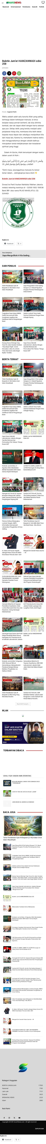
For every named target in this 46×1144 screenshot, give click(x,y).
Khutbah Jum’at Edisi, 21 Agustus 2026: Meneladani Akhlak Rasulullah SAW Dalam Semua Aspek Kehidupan (26, 918)
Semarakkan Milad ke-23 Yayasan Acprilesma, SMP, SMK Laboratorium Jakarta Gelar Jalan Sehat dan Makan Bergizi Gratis (33, 665)
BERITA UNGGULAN (7, 273)
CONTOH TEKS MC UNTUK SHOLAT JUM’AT (24, 792)
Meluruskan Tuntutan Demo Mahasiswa (23, 907)
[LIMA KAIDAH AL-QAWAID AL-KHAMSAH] (7, 803)
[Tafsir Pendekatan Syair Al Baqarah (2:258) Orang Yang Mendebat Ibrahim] (12, 683)
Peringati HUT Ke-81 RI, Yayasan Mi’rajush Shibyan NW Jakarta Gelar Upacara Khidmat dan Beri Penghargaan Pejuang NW (27, 959)
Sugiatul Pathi (11, 112)
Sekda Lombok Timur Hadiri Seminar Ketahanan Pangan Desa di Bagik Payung (34, 315)
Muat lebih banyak (22, 704)
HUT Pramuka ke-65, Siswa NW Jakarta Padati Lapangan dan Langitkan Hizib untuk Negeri (33, 606)
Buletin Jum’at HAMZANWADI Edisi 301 (23, 896)
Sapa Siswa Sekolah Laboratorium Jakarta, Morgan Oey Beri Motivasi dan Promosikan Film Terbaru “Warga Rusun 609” (34, 347)
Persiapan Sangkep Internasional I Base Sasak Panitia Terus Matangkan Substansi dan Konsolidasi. (27, 928)
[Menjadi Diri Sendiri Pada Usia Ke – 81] (34, 541)
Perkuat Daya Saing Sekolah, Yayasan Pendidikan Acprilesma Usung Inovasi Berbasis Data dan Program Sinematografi (26, 1041)
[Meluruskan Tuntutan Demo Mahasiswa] (7, 908)
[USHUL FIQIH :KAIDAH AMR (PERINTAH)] (23, 764)
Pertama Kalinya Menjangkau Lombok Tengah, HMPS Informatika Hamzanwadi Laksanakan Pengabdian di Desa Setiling (12, 525)
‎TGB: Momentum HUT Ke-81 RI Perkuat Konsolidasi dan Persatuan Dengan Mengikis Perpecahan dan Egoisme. (26, 939)
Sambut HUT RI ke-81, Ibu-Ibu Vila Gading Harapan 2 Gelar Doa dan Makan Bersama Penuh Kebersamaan (27, 969)
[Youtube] (19, 1118)
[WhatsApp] (19, 73)
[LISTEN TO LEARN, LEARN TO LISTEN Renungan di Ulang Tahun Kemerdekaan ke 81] (34, 457)
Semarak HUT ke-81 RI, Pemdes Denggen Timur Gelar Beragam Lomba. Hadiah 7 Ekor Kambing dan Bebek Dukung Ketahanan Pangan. (26, 980)
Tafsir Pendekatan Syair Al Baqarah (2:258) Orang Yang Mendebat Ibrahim (10, 694)
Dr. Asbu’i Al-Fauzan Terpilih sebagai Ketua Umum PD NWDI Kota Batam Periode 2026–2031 (12, 552)
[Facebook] (4, 73)
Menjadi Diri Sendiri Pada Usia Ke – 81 (23, 1019)
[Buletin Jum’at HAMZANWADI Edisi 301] (34, 427)
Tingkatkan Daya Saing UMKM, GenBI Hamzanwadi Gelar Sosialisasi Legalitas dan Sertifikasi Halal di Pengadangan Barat (12, 317)
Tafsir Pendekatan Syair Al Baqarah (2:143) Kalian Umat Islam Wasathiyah (11, 287)
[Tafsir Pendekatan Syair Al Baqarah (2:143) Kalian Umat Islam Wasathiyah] (12, 276)
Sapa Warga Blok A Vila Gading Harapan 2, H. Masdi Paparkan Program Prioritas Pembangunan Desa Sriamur (26, 847)
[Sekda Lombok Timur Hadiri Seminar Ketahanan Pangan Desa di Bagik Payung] (34, 304)
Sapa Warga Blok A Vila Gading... (16, 255)
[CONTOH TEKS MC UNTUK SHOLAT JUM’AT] (7, 793)
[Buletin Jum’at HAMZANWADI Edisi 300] (34, 624)
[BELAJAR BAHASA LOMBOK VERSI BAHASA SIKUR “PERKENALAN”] (7, 783)
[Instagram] (9, 1118)
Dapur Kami (39, 1128)
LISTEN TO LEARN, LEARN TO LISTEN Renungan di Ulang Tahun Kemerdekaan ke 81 (34, 468)
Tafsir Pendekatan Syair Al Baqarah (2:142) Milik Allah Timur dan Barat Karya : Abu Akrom (34, 523)
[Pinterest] (14, 73)
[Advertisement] (23, 35)
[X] (9, 73)
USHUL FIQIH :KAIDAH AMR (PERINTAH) (17, 776)
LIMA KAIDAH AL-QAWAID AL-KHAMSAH (23, 802)
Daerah (5, 330)
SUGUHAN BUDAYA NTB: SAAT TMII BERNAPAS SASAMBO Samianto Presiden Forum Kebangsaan (26, 1030)
